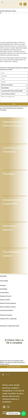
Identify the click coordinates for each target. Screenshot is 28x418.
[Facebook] (4, 407)
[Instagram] (8, 407)
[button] (21, 4)
